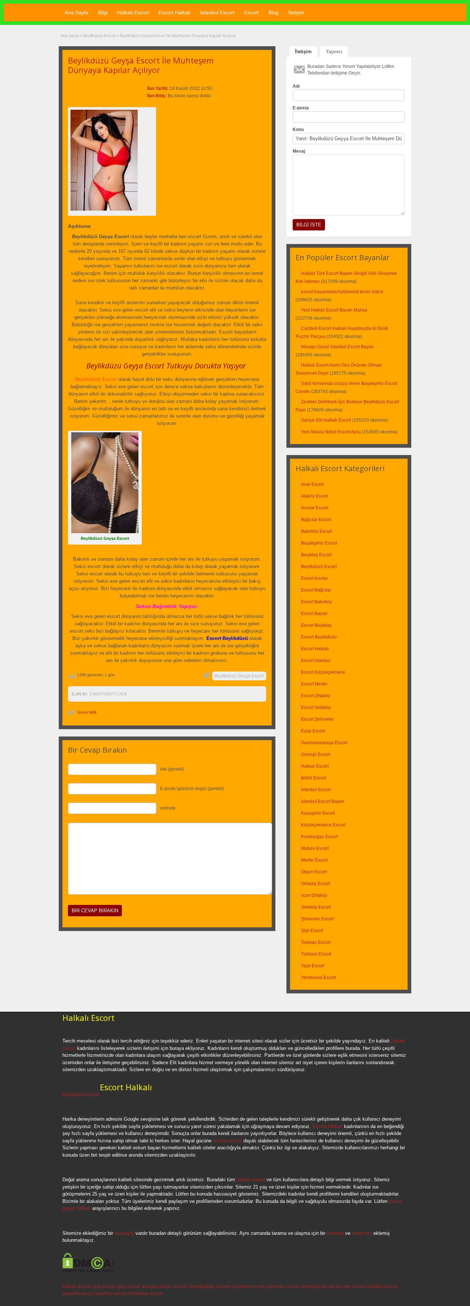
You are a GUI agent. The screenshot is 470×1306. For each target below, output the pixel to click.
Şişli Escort (312, 930)
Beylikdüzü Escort (99, 35)
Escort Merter (314, 684)
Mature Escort (315, 848)
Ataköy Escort (314, 496)
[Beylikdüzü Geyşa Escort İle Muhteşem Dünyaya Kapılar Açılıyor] (111, 160)
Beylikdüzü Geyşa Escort (239, 676)
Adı (296, 86)
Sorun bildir (87, 712)
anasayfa (124, 1233)
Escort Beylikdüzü (319, 637)
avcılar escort (227, 1140)
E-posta (301, 107)
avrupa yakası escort (164, 1286)
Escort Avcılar (314, 578)
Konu (298, 129)
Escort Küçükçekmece (323, 672)
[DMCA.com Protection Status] (88, 1270)
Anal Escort (312, 484)
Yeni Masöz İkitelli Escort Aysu (331, 431)
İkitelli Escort (313, 778)
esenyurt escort (318, 1286)
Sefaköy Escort (316, 907)
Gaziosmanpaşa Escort (324, 742)
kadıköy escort (111, 1293)
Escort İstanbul (315, 660)
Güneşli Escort (315, 754)
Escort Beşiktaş (316, 625)
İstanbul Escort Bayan (322, 801)
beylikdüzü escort (81, 1094)
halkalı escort (76, 1286)
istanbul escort (382, 1286)
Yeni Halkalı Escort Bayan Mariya (334, 310)
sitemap (335, 1233)
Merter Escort (314, 860)
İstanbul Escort (217, 12)
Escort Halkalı (175, 12)
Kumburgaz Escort (319, 836)
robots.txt (362, 1233)
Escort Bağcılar (316, 590)
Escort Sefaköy (316, 707)
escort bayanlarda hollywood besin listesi (342, 291)
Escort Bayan (314, 613)
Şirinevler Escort (317, 918)
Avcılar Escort (314, 507)
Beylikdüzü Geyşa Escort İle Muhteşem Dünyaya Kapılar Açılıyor (141, 65)
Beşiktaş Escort (316, 554)
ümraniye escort (146, 1293)
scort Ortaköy (314, 895)
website (168, 808)
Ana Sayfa (76, 12)
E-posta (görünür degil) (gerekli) (192, 788)
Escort (251, 12)
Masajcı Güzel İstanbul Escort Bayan (337, 346)
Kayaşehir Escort (318, 813)
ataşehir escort (78, 1293)
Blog (273, 12)
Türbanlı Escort (316, 954)
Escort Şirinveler (317, 719)
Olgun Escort (314, 871)
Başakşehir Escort (319, 543)
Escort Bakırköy (316, 601)
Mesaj (299, 151)
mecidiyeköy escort (208, 1286)
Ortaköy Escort (315, 883)
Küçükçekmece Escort (323, 824)
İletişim (296, 12)
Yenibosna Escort (318, 977)
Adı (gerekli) (172, 769)
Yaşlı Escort (312, 965)
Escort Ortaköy (315, 695)
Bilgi (103, 12)
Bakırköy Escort (316, 531)
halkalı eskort (250, 1179)
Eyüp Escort (313, 731)
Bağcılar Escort (316, 519)
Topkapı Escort (315, 942)
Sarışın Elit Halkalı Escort (326, 420)
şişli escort (104, 1286)
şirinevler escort (248, 1286)
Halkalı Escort (133, 12)
